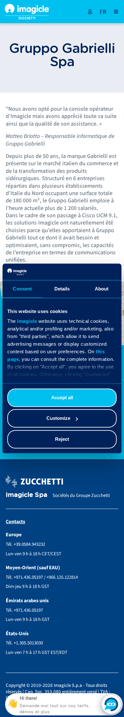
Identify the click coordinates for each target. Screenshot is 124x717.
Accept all (62, 397)
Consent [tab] (22, 288)
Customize (58, 418)
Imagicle (27, 321)
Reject (62, 439)
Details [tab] (62, 288)
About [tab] (102, 288)
